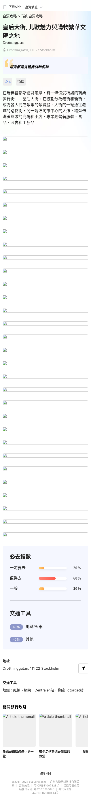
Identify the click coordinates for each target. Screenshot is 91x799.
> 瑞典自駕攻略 (30, 16)
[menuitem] (11, 5)
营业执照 (24, 785)
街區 (21, 81)
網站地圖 (45, 773)
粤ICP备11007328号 (46, 785)
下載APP (15, 7)
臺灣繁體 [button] (31, 7)
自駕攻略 (10, 16)
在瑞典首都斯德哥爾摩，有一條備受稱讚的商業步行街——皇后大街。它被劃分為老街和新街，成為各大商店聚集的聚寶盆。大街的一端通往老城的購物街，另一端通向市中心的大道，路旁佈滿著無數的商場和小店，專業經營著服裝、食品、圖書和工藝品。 (44, 108)
